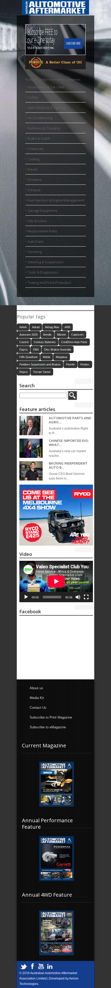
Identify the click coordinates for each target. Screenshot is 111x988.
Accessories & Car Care (46, 87)
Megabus (61, 357)
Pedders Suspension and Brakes (40, 364)
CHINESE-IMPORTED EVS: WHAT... (69, 443)
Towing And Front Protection (49, 282)
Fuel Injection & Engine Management (56, 200)
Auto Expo (35, 241)
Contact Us (38, 708)
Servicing (35, 251)
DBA (36, 349)
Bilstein (61, 334)
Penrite (70, 364)
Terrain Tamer (42, 371)
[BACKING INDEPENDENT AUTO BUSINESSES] (31, 470)
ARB (67, 327)
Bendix (47, 334)
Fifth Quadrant (28, 357)
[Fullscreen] (86, 597)
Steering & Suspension (46, 262)
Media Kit (37, 698)
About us (36, 688)
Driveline (35, 179)
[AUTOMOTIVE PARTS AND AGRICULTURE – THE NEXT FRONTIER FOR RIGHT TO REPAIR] (31, 425)
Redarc (85, 364)
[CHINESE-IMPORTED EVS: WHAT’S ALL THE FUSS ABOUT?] (31, 448)
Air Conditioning (40, 118)
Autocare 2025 (28, 334)
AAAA (23, 327)
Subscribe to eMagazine (48, 727)
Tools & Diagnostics (43, 272)
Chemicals (36, 148)
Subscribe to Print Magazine (51, 717)
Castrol (23, 342)
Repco (23, 371)
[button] (53, 79)
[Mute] (78, 597)
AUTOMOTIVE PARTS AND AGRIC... (70, 420)
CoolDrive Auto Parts (74, 342)
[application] (56, 581)
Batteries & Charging (44, 128)
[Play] (26, 597)
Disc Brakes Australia (57, 349)
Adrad (35, 327)
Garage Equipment (42, 210)
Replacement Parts (42, 231)
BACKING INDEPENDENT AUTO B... (68, 465)
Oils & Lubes (37, 220)
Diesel (32, 169)
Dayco (23, 349)
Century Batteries (45, 342)
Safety (33, 97)
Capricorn (77, 334)
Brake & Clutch (39, 138)
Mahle (46, 357)
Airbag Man (52, 327)
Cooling (33, 159)
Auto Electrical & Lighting (46, 107)
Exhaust (34, 190)
